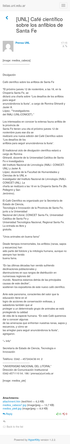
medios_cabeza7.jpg (14, 405)
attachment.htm (11, 401)
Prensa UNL (22, 42)
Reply (8, 414)
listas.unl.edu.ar (14, 5)
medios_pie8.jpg (12, 408)
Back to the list (14, 426)
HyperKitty (34, 439)
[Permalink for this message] (66, 46)
